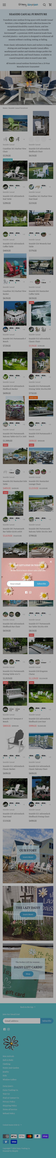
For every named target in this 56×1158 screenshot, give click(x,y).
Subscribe (41, 583)
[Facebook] (26, 592)
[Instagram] (30, 592)
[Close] (51, 562)
